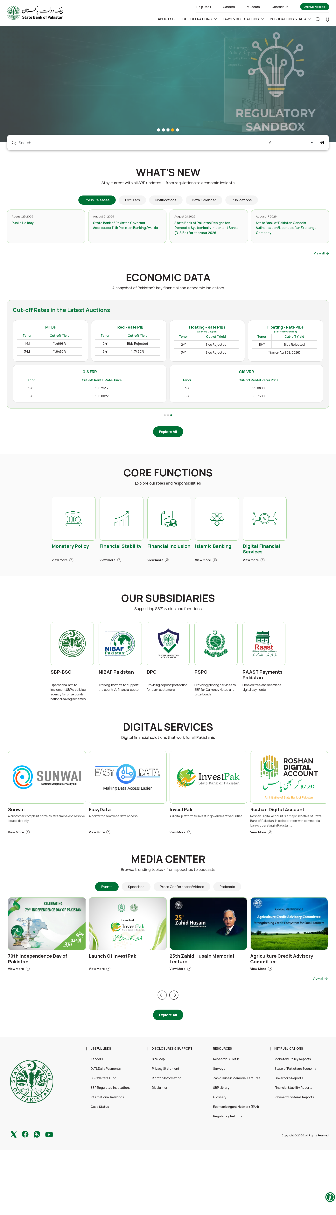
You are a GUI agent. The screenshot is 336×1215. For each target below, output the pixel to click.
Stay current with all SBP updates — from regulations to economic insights (168, 182)
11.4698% (149, 343)
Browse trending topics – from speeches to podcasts (168, 869)
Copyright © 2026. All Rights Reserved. (305, 1135)
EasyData (100, 809)
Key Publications (288, 1048)
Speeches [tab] (136, 886)
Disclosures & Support (172, 1048)
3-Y (194, 351)
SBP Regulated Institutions (110, 1087)
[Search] (318, 18)
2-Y (194, 343)
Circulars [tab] (132, 200)
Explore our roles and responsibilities (168, 483)
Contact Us (280, 7)
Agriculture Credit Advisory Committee (281, 958)
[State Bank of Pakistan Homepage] (35, 12)
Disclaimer (159, 1087)
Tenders (97, 1059)
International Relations (107, 1097)
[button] (327, 19)
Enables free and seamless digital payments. (261, 687)
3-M (116, 351)
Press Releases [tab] (97, 200)
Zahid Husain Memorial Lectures (236, 1078)
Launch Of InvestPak (112, 956)
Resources (222, 1048)
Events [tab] (106, 886)
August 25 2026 (22, 216)
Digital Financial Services (261, 549)
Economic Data (168, 277)
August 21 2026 (103, 216)
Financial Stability (120, 546)
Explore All (168, 431)
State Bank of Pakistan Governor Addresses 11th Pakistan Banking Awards (125, 225)
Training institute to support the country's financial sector (119, 687)
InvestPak (181, 809)
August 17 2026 (266, 216)
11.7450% (226, 351)
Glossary (219, 1097)
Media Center (168, 859)
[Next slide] (173, 995)
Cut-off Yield (149, 335)
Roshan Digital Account (277, 809)
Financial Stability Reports (293, 1087)
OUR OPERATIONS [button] (197, 19)
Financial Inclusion (168, 546)
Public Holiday (23, 223)
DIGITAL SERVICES (168, 727)
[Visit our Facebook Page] (25, 1134)
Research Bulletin (226, 1059)
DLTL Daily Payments (106, 1068)
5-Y (119, 396)
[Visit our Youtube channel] (49, 1134)
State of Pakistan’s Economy (295, 1068)
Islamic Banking (213, 546)
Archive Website (314, 7)
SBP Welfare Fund (103, 1078)
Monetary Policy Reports (293, 1059)
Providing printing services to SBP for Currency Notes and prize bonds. (215, 689)
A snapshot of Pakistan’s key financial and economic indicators (168, 287)
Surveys (219, 1068)
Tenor (116, 335)
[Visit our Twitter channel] (14, 1134)
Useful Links (100, 1048)
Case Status (100, 1107)
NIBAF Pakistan (116, 672)
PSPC (200, 672)
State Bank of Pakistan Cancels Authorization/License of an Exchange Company (286, 228)
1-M (116, 343)
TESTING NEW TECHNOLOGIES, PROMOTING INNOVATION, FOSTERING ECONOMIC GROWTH (103, 81)
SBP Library (221, 1087)
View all (319, 253)
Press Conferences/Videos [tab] (182, 886)
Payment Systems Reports (294, 1097)
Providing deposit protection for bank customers (167, 687)
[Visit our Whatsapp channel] (37, 1134)
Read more (25, 120)
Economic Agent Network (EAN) (236, 1107)
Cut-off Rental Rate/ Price (191, 380)
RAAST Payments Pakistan (262, 675)
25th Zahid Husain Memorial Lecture (202, 958)
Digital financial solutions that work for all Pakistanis (168, 737)
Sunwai (16, 809)
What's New (168, 172)
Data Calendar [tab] (204, 200)
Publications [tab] (242, 200)
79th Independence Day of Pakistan (37, 958)
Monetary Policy (70, 546)
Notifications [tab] (165, 200)
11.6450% (149, 351)
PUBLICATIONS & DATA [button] (288, 19)
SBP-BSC (61, 672)
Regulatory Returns (227, 1116)
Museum (253, 7)
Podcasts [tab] (227, 886)
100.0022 (191, 396)
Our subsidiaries (168, 598)
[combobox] (292, 142)
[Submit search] (322, 142)
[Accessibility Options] (330, 1197)
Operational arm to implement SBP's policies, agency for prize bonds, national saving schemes (69, 692)
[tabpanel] (168, 233)
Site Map (158, 1059)
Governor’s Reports (289, 1078)
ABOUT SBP (167, 19)
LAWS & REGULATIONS (241, 19)
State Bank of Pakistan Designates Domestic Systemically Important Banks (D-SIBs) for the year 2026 (206, 228)
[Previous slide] (162, 995)
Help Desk (203, 7)
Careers (229, 7)
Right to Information (166, 1078)
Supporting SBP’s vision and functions (168, 608)
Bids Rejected (226, 343)
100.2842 (191, 388)
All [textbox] (271, 142)
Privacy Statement (165, 1068)
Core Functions (168, 472)
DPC (152, 672)
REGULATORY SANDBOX (57, 45)
